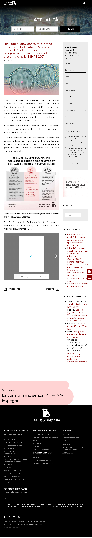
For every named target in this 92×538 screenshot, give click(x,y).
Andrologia (37, 443)
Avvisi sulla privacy (38, 522)
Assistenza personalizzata (71, 437)
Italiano (81, 518)
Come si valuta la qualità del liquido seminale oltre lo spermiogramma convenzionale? (76, 240)
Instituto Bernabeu (10, 3)
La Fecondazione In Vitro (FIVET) (15, 442)
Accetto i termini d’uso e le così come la (77, 141)
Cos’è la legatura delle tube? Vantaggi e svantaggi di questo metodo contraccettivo (77, 315)
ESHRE (40, 107)
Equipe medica (68, 441)
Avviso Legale (23, 522)
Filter (70, 29)
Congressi (36, 457)
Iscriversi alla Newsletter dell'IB (76, 132)
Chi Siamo (67, 430)
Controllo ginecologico (41, 434)
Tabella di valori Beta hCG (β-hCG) (77, 326)
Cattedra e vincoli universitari (43, 463)
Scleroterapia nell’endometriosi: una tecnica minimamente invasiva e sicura (77, 275)
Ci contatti (54, 396)
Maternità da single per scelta (14, 470)
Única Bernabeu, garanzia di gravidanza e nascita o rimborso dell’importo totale (15, 436)
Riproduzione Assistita (16, 430)
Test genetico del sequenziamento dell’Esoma (77, 334)
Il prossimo (49, 289)
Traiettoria (66, 444)
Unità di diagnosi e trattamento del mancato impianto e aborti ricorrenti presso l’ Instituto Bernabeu (16, 459)
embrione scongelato (14, 151)
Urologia (36, 446)
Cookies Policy (10, 522)
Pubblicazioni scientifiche (42, 460)
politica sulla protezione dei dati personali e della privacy (77, 143)
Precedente (14, 289)
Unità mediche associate (46, 430)
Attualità (68, 453)
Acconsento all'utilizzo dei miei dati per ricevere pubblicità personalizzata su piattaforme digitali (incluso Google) (77, 152)
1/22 (17, 276)
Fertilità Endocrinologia (41, 450)
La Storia (66, 434)
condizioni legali (73, 139)
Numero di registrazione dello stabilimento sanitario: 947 (27, 524)
